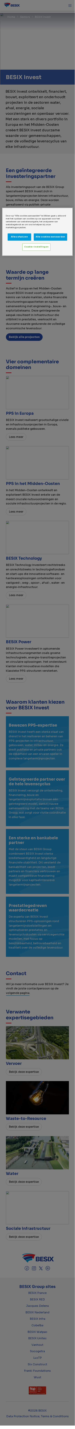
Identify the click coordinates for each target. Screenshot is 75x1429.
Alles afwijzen (19, 237)
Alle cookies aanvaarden (50, 237)
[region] (37, 231)
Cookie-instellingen (36, 247)
